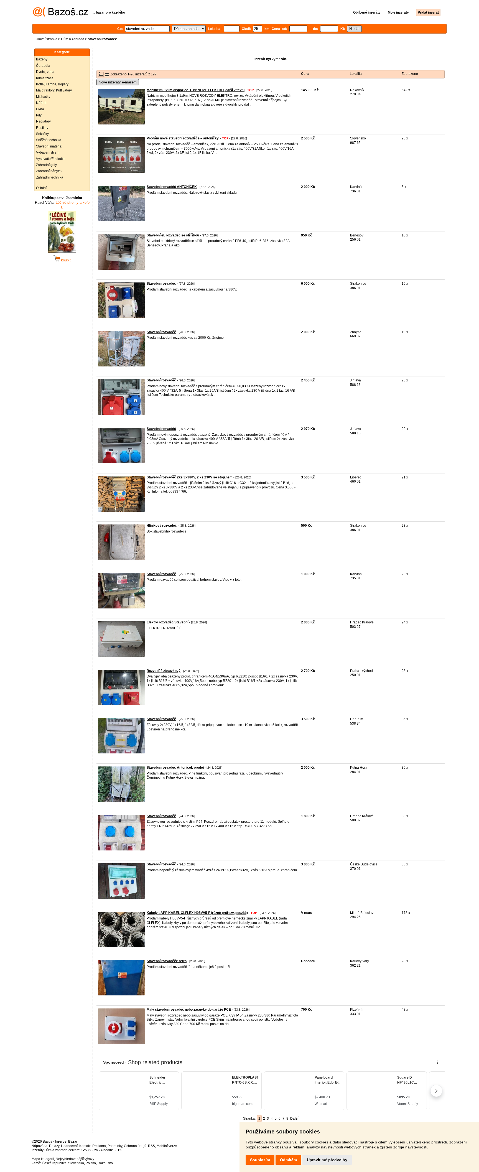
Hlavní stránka (46, 39)
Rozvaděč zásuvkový (163, 671)
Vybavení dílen (47, 152)
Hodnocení (69, 1146)
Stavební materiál (49, 146)
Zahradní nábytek (49, 171)
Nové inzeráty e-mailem (118, 82)
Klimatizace (44, 78)
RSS (151, 1146)
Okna (40, 109)
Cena (305, 74)
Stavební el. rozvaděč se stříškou (173, 235)
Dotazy (54, 1146)
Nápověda (39, 1146)
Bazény (41, 59)
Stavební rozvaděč (161, 284)
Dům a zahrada (72, 39)
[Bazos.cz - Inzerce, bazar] (60, 15)
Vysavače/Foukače (50, 159)
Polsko (91, 1163)
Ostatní (41, 188)
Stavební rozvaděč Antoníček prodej (175, 768)
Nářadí (41, 103)
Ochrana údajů (135, 1146)
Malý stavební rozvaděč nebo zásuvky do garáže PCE (189, 1010)
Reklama (99, 1146)
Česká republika (54, 1163)
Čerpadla (43, 66)
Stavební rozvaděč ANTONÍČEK (172, 187)
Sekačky (42, 134)
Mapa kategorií (43, 1159)
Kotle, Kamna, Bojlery (52, 84)
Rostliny (42, 128)
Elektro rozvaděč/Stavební (167, 622)
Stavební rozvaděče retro (167, 961)
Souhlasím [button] (260, 1160)
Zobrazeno (410, 74)
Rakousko (105, 1163)
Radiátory (43, 121)
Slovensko (76, 1163)
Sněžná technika (48, 140)
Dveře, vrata (45, 72)
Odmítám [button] (288, 1160)
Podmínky (115, 1146)
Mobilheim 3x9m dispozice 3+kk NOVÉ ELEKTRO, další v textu (195, 90)
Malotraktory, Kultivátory (54, 90)
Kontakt (85, 1146)
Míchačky (43, 97)
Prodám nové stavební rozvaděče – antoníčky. (183, 138)
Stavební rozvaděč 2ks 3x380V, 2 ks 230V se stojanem (190, 477)
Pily (39, 115)
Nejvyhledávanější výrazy (75, 1159)
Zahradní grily (46, 165)
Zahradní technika (49, 177)
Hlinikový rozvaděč (162, 526)
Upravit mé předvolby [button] (327, 1160)
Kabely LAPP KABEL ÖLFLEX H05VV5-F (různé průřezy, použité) (197, 913)
